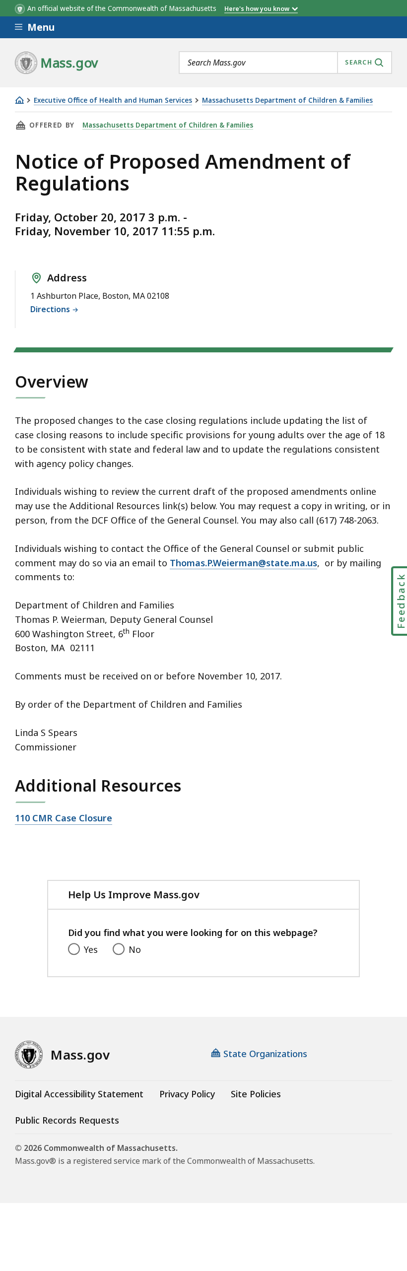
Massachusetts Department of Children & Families (287, 100)
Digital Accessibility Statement (79, 1094)
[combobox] (285, 62)
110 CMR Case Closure (63, 818)
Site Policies (256, 1094)
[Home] (19, 100)
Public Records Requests (67, 1120)
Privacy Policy (187, 1094)
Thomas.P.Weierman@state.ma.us (243, 563)
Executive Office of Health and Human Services (113, 100)
